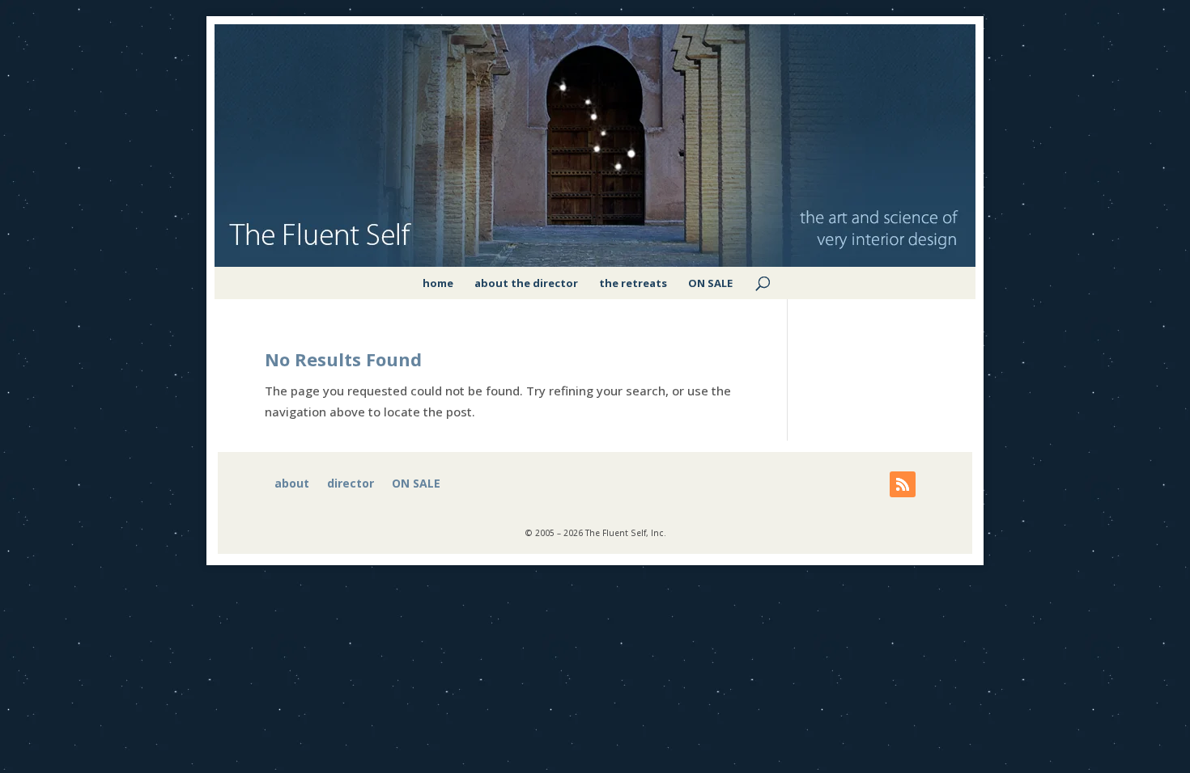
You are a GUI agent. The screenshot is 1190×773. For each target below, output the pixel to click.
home (438, 283)
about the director (526, 283)
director (350, 484)
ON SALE (710, 283)
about (291, 484)
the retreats (633, 283)
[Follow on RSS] (903, 484)
